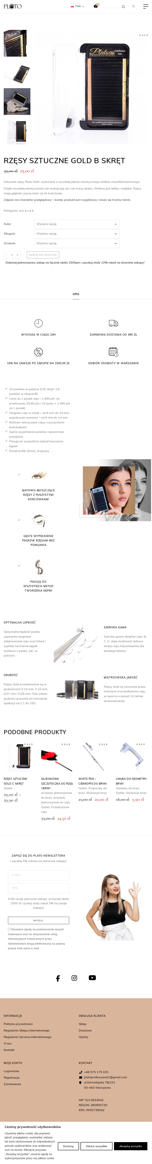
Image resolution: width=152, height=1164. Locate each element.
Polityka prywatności (18, 1024)
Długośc (9, 233)
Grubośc (10, 243)
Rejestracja (11, 1077)
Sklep (82, 1024)
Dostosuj (68, 1146)
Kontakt (9, 1050)
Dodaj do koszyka (43, 255)
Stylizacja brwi (96, 793)
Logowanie (11, 1071)
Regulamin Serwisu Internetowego (27, 1037)
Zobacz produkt (57, 756)
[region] (76, 1143)
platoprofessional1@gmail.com (105, 1077)
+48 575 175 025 (96, 1072)
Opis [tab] (76, 294)
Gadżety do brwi (127, 788)
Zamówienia (12, 1084)
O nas (8, 1043)
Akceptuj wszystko (130, 1146)
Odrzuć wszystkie (96, 1146)
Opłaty (83, 1037)
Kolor (7, 224)
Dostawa (85, 1030)
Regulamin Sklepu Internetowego (26, 1030)
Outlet (26, 210)
